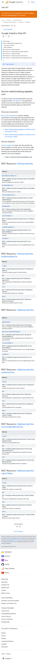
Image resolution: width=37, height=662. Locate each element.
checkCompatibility (8, 195)
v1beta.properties (25, 163)
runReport (5, 238)
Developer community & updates (10, 600)
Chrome (3, 635)
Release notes (5, 587)
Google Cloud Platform (7, 641)
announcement (12, 15)
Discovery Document (9, 115)
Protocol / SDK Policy (7, 619)
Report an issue (5, 593)
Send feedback (8, 29)
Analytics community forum (9, 603)
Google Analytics (17, 20)
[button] (18, 64)
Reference (27, 22)
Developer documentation (10, 22)
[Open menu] (2, 2)
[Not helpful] (14, 25)
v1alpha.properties (25, 310)
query (4, 296)
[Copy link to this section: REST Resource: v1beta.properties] (3, 167)
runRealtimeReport (8, 227)
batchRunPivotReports (9, 176)
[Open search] (29, 2)
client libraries (16, 101)
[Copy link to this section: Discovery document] (19, 112)
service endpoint (8, 145)
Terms (3, 654)
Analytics (19, 2)
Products (9, 20)
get (3, 275)
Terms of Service (6, 616)
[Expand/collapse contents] (11, 41)
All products (4, 646)
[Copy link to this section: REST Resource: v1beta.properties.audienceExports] (19, 257)
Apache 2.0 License (15, 540)
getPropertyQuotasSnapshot (11, 331)
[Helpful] (12, 25)
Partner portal (5, 611)
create (4, 266)
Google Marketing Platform (8, 613)
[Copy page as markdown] (8, 36)
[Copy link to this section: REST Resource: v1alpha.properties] (3, 313)
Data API (4, 7)
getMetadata (6, 206)
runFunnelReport (7, 343)
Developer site (5, 585)
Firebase (3, 638)
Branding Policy (5, 622)
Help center (4, 582)
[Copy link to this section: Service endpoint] (16, 142)
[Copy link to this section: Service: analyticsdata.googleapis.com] (7, 94)
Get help (3, 590)
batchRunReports (7, 185)
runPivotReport (7, 216)
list (3, 287)
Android (3, 633)
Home (2, 20)
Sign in (33, 2)
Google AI (4, 644)
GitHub (31, 13)
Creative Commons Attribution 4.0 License (13, 538)
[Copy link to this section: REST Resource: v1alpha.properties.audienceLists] (16, 373)
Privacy (8, 654)
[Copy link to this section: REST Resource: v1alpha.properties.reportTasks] (14, 474)
